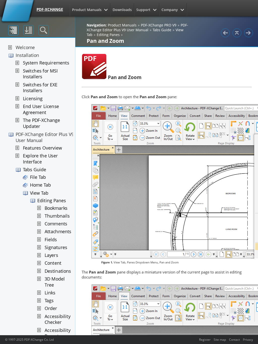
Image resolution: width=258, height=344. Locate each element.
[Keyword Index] (28, 30)
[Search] (44, 30)
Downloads (122, 9)
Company (170, 9)
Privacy (248, 339)
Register (205, 339)
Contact (234, 339)
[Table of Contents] (13, 30)
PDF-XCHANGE (50, 9)
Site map (220, 339)
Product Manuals (87, 9)
